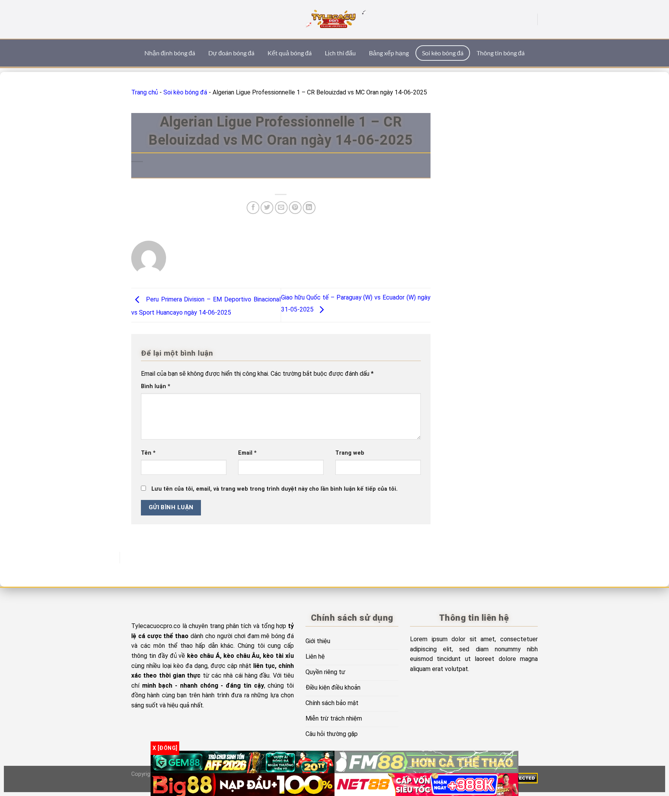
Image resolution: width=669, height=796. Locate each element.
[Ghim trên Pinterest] (295, 207)
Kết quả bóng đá (290, 52)
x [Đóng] (165, 748)
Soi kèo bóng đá (442, 52)
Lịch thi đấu (340, 52)
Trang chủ (144, 92)
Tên (148, 453)
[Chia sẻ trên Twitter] (267, 207)
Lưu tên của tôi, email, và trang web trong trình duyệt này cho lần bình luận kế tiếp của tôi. (274, 489)
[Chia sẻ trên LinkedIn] (309, 207)
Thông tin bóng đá (501, 52)
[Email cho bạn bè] (281, 207)
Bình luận (155, 386)
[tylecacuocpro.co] (334, 19)
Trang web (349, 453)
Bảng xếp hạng (389, 52)
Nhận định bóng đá (169, 52)
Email (247, 453)
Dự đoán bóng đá (231, 52)
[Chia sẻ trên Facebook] (253, 207)
